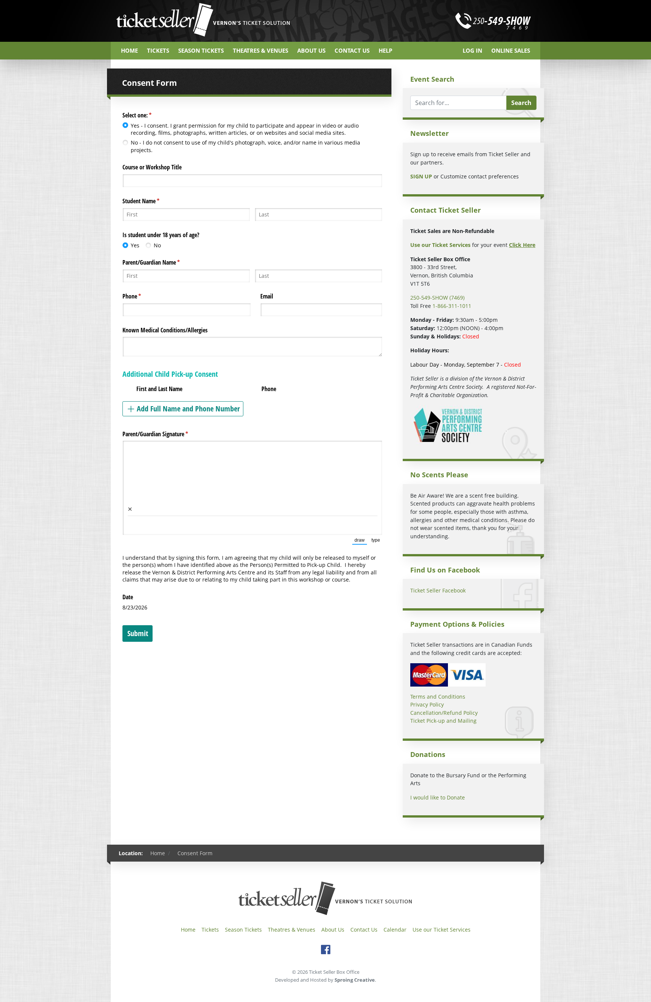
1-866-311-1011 (451, 305)
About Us (311, 50)
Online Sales (510, 50)
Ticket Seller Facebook (438, 590)
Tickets (158, 50)
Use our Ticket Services (442, 929)
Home (129, 50)
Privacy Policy (427, 704)
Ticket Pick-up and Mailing (443, 720)
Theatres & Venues (260, 50)
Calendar (395, 929)
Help (385, 50)
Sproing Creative (355, 979)
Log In (472, 50)
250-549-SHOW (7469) (437, 297)
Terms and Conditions (437, 696)
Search (521, 103)
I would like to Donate (437, 797)
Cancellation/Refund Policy (444, 712)
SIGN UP (421, 176)
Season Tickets (201, 50)
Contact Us (352, 50)
